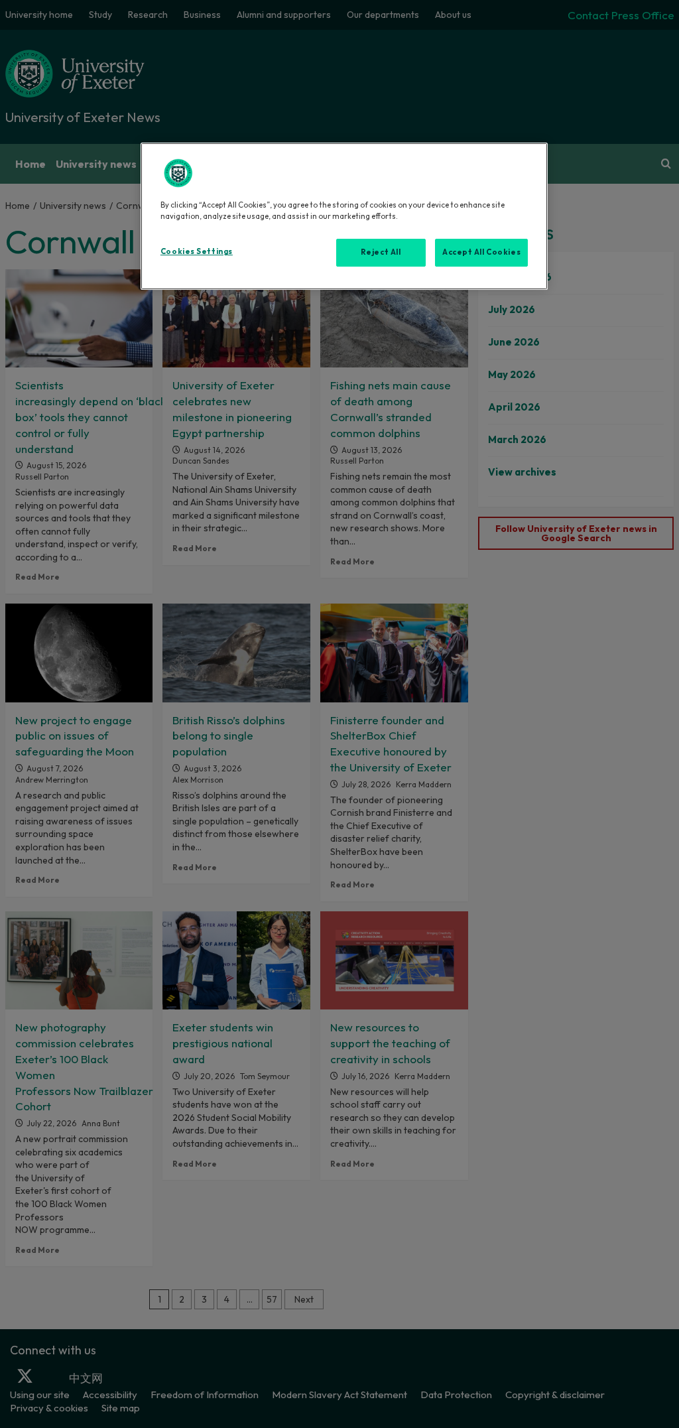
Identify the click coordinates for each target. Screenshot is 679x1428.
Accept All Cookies (481, 252)
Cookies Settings (196, 251)
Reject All (381, 252)
